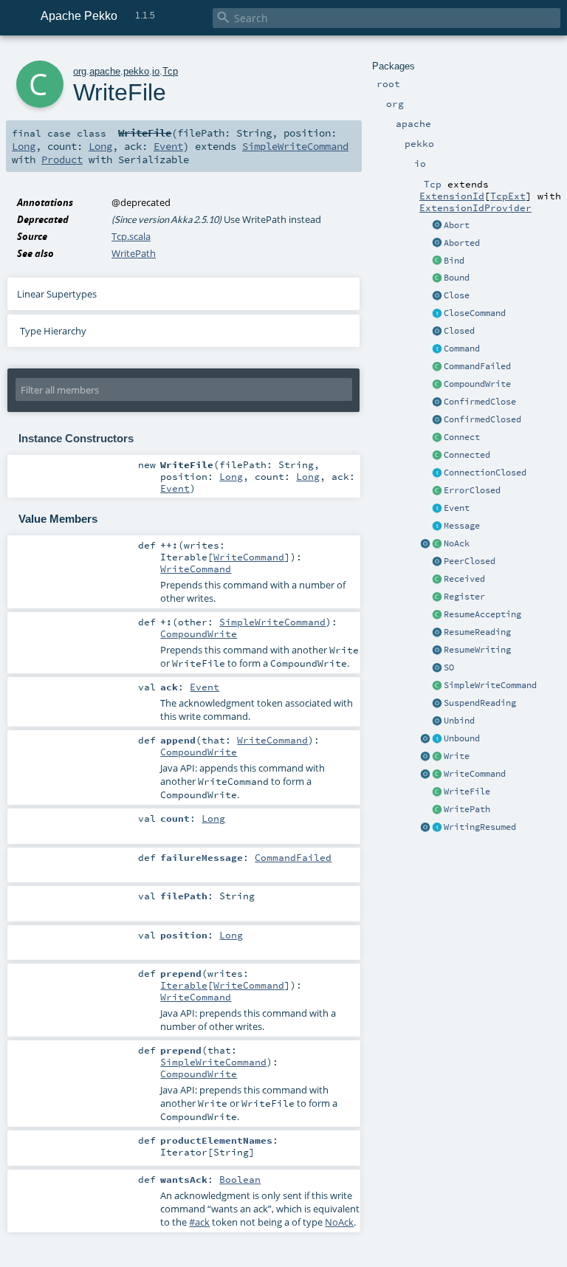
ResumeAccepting (482, 614)
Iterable (183, 985)
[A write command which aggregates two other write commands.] (437, 385)
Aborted (462, 243)
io (155, 71)
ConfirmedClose (480, 401)
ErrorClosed (472, 490)
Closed (459, 331)
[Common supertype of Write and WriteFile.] (437, 686)
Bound (457, 277)
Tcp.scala (131, 236)
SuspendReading (480, 703)
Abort (457, 225)
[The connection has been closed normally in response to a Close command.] (437, 331)
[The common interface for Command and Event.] (437, 526)
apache (104, 71)
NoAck (457, 543)
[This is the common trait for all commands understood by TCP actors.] (437, 349)
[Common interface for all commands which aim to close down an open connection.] (437, 314)
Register (464, 596)
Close (457, 295)
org (79, 71)
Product (62, 159)
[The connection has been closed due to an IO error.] (437, 491)
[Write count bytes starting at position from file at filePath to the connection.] (437, 810)
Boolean (240, 1179)
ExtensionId (451, 196)
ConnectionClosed (485, 472)
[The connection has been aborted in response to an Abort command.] (437, 244)
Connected (467, 455)
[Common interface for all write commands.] (437, 774)
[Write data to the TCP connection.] (437, 757)
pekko (136, 71)
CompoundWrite (477, 384)
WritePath (467, 809)
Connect (462, 437)
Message (462, 526)
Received (464, 579)
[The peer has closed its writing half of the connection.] (437, 562)
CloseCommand (475, 313)
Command (462, 348)
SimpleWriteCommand (490, 685)
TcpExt (508, 196)
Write (457, 756)
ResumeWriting (477, 650)
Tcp (170, 71)
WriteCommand (475, 774)
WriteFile (467, 791)
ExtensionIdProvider (475, 207)
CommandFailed (477, 366)
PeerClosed (469, 561)
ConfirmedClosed (482, 419)
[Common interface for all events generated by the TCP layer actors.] (437, 509)
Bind (454, 260)
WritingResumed (480, 827)
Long (23, 146)
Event (457, 508)
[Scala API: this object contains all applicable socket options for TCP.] (437, 668)
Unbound (462, 738)
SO (449, 667)
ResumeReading (477, 632)
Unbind (459, 720)
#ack (199, 1222)
